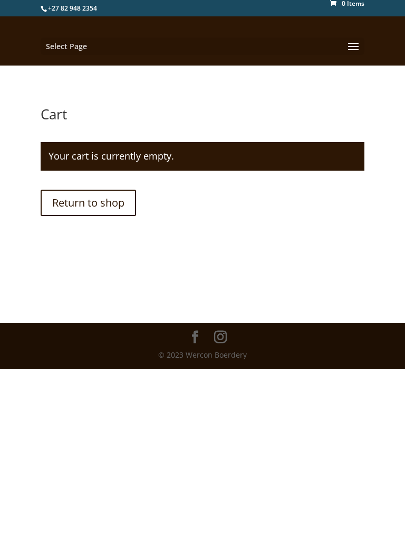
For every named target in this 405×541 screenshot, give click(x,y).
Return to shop (88, 202)
